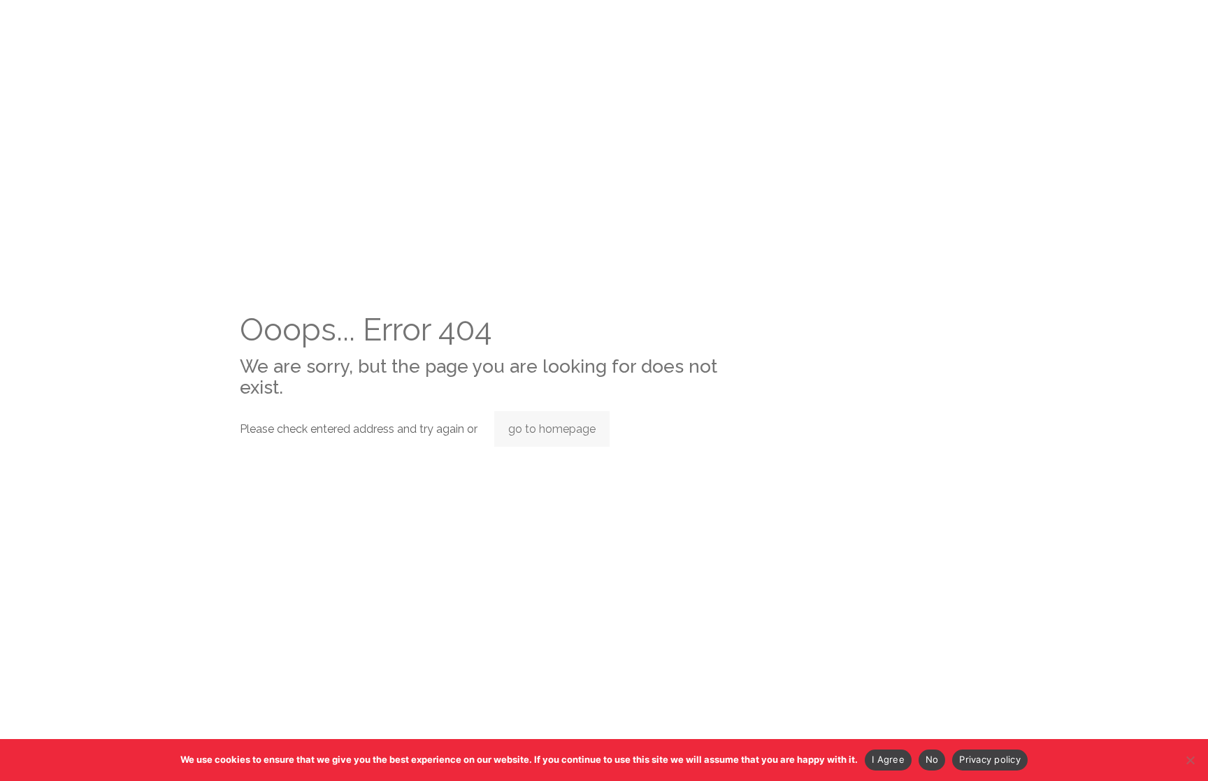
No (932, 759)
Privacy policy (990, 759)
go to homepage (552, 429)
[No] (1191, 760)
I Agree (888, 759)
